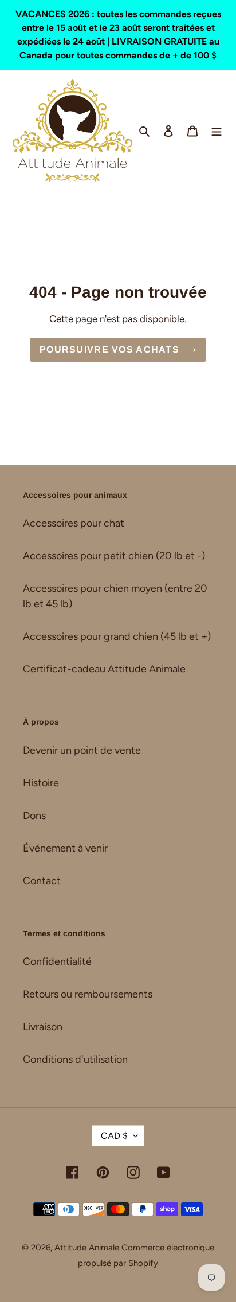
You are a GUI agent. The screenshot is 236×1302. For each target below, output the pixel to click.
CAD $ (114, 1135)
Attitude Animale (86, 1247)
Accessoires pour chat (73, 523)
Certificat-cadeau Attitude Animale (104, 669)
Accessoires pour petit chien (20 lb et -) (114, 555)
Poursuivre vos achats (109, 349)
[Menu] (216, 130)
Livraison (42, 1026)
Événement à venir (65, 848)
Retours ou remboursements (87, 994)
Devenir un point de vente (82, 750)
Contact (42, 880)
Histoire (41, 783)
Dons (34, 815)
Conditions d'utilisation (75, 1059)
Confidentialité (57, 961)
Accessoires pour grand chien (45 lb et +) (117, 636)
